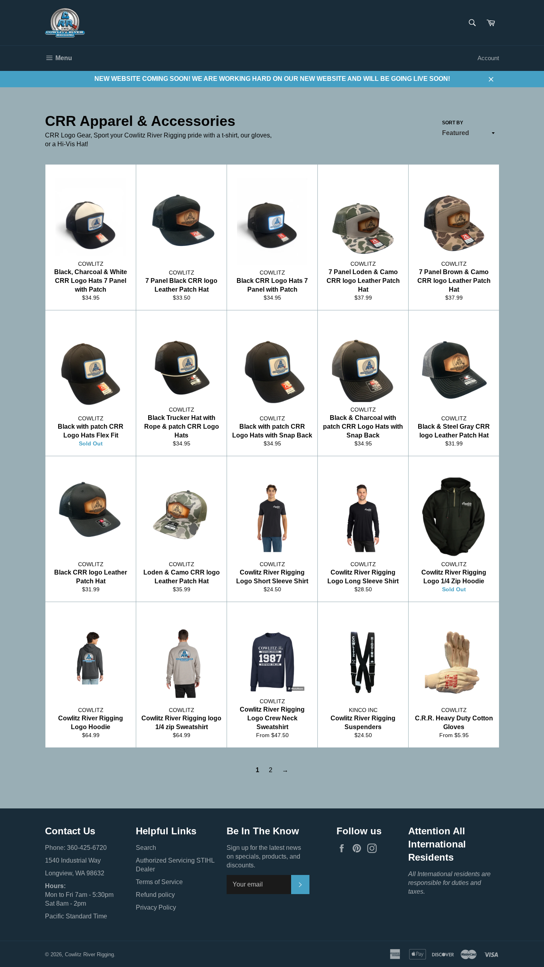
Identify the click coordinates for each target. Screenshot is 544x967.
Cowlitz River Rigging (89, 954)
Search (146, 847)
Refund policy (155, 894)
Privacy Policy (156, 907)
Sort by (452, 123)
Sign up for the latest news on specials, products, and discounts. (264, 856)
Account (488, 58)
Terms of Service (159, 882)
